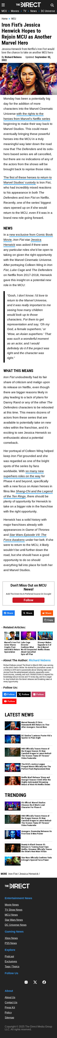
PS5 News (11, 943)
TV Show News (13, 909)
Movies (15, 11)
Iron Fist (12, 873)
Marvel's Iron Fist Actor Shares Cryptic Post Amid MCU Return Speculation (12, 647)
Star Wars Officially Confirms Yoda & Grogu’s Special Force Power (36, 859)
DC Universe (48, 11)
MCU (4, 11)
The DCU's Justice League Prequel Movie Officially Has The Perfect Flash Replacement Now (36, 766)
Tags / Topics (12, 966)
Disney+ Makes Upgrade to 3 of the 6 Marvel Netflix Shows (44, 646)
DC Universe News (15, 925)
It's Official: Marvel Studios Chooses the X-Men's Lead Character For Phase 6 (33, 805)
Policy (8, 1012)
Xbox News (11, 938)
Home (5, 18)
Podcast (9, 956)
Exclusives (11, 961)
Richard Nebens (13, 57)
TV (24, 11)
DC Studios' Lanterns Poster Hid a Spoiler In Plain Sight (36, 737)
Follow (11, 694)
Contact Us (11, 1002)
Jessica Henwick (28, 873)
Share (10, 613)
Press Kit (10, 1007)
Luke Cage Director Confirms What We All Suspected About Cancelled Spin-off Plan (29, 648)
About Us (10, 997)
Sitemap (9, 1017)
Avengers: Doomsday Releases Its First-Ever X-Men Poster (36, 832)
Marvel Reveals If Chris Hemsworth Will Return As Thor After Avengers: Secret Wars (35, 724)
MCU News (11, 914)
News (33, 11)
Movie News (12, 904)
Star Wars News (14, 920)
